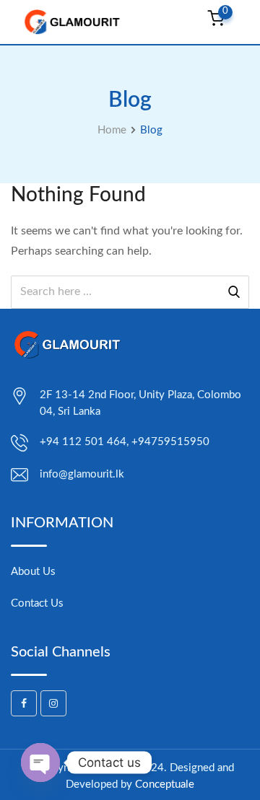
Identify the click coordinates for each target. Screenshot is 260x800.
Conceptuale (164, 784)
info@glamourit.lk (82, 474)
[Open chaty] (40, 762)
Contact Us (37, 603)
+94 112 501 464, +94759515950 (124, 441)
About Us (33, 571)
